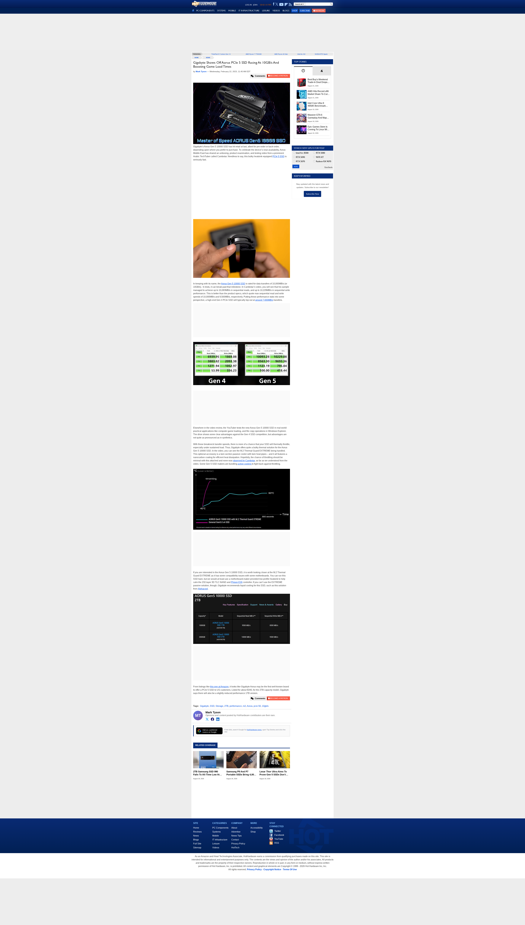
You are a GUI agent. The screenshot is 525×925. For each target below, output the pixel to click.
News (208, 57)
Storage (219, 706)
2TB (226, 706)
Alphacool (203, 589)
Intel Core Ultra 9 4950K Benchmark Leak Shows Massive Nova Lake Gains (318, 104)
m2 (244, 706)
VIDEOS (276, 10)
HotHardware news (254, 730)
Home (196, 828)
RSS (276, 843)
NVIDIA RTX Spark (321, 54)
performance (236, 706)
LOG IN (248, 5)
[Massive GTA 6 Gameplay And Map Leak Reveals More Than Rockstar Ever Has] (302, 118)
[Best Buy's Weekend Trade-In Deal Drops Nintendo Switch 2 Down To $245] (302, 82)
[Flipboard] (286, 4)
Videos (215, 847)
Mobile (215, 836)
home (197, 57)
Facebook (279, 835)
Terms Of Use (290, 869)
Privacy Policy (238, 843)
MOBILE (232, 10)
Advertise (235, 832)
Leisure (216, 843)
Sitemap (197, 847)
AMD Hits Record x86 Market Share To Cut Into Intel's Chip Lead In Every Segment (318, 93)
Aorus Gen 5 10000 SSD (233, 283)
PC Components (220, 828)
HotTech (235, 847)
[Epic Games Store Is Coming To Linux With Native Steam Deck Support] (302, 129)
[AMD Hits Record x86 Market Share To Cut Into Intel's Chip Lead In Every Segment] (302, 94)
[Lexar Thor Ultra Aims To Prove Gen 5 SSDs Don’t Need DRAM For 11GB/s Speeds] (274, 759)
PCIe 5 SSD (278, 156)
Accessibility (256, 828)
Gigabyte (204, 706)
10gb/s (265, 706)
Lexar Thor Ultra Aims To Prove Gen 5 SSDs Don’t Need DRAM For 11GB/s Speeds (273, 773)
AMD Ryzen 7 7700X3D (254, 54)
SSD (212, 706)
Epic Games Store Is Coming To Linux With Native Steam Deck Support (318, 128)
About (234, 828)
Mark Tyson (213, 712)
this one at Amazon (219, 686)
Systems (216, 832)
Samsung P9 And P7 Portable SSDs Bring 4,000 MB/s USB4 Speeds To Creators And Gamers (240, 773)
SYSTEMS (221, 10)
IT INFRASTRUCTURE (249, 10)
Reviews (197, 832)
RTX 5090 (300, 157)
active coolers (245, 464)
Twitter (277, 831)
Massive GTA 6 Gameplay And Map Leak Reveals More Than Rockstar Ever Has (317, 116)
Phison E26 (236, 582)
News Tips (236, 836)
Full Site (197, 843)
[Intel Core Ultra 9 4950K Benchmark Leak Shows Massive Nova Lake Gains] (302, 106)
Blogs (196, 839)
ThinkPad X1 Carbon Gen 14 (221, 54)
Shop (294, 10)
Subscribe (305, 10)
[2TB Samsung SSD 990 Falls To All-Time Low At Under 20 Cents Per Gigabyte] (208, 759)
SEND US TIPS (265, 5)
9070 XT (319, 157)
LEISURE (266, 10)
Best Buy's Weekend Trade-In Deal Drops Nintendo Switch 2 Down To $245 (318, 81)
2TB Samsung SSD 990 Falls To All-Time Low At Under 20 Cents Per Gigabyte (206, 773)
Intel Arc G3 (301, 54)
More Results (328, 167)
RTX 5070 (300, 161)
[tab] (303, 70)
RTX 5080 (320, 153)
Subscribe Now (312, 194)
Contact (235, 839)
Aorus (250, 706)
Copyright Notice (272, 869)
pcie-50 (257, 706)
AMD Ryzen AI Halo (281, 54)
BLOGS (286, 10)
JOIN (255, 5)
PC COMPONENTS (205, 10)
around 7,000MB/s (264, 300)
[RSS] (290, 4)
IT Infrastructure (219, 839)
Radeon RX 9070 (323, 161)
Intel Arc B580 (301, 153)
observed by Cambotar (244, 460)
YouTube (278, 839)
